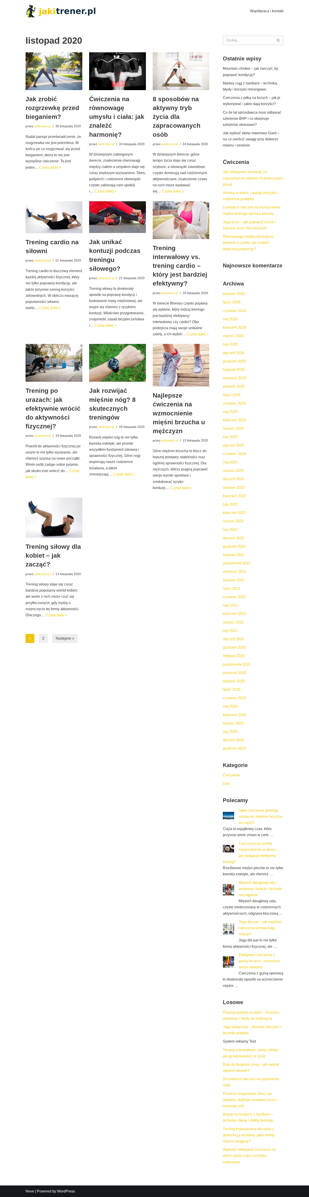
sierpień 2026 (234, 294)
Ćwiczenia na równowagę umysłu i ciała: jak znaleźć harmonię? (116, 117)
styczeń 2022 (233, 538)
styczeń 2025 (233, 445)
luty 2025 (230, 437)
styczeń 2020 (233, 740)
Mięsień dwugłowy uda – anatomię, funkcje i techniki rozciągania (260, 889)
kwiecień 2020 (234, 715)
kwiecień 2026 (234, 327)
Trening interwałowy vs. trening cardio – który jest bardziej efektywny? (180, 266)
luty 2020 (230, 732)
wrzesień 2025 (234, 378)
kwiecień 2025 (234, 420)
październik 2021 (236, 563)
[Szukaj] (278, 40)
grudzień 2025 (234, 361)
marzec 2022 (233, 521)
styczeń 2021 (233, 639)
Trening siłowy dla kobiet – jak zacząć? (53, 555)
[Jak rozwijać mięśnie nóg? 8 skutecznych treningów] (117, 363)
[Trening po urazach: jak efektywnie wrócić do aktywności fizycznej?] (54, 363)
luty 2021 (230, 631)
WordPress (66, 1191)
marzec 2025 (233, 428)
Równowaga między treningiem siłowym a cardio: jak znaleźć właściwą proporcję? (248, 243)
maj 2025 (230, 412)
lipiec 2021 (231, 588)
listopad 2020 (234, 656)
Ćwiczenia (231, 775)
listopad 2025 (234, 370)
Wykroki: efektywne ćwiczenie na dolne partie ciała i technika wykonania (249, 1156)
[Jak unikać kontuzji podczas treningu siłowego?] (117, 217)
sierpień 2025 (234, 386)
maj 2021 (230, 605)
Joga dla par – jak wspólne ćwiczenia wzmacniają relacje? (260, 928)
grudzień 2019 (234, 748)
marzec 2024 (233, 471)
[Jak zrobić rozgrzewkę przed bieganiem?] (54, 71)
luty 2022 (230, 530)
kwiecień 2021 (234, 614)
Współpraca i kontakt (266, 11)
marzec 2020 (233, 723)
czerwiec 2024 (234, 454)
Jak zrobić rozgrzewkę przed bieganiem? (52, 108)
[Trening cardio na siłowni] (54, 217)
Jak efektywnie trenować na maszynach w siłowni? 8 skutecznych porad (253, 178)
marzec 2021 (233, 622)
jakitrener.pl (42, 126)
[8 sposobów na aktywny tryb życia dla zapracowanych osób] (181, 71)
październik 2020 (236, 664)
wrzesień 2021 (234, 571)
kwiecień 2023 (234, 496)
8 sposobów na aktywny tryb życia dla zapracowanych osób (176, 117)
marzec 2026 (233, 336)
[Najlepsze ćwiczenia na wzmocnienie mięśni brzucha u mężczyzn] (181, 365)
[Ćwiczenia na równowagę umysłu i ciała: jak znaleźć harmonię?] (117, 71)
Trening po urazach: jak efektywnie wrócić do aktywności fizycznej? (53, 408)
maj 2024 (230, 462)
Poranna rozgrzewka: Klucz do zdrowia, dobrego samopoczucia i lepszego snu (250, 1100)
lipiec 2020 (231, 689)
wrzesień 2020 (234, 673)
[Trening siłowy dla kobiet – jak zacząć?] (54, 518)
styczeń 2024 (233, 479)
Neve (30, 1191)
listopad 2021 (234, 555)
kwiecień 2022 (234, 513)
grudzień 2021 (234, 546)
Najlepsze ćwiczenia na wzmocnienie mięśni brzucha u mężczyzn (179, 413)
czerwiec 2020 (234, 698)
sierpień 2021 (234, 580)
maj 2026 (230, 319)
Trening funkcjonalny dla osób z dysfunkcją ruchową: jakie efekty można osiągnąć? (249, 1135)
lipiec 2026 (231, 302)
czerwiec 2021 (234, 597)
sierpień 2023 (234, 487)
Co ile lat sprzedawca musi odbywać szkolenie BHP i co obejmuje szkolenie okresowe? (252, 118)
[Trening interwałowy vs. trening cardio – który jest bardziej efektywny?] (181, 220)
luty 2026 (230, 344)
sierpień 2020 (234, 681)
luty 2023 (230, 504)
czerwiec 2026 (234, 311)
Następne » (65, 638)
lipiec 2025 (231, 395)
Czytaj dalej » (50, 167)
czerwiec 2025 (234, 403)
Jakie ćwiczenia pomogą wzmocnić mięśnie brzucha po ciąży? (260, 816)
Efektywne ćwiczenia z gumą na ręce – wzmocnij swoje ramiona (259, 961)
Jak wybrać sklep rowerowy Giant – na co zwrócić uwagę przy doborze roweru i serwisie (251, 139)
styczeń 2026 (233, 353)
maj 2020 (230, 706)
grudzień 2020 (234, 647)
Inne (226, 784)
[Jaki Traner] (61, 11)
